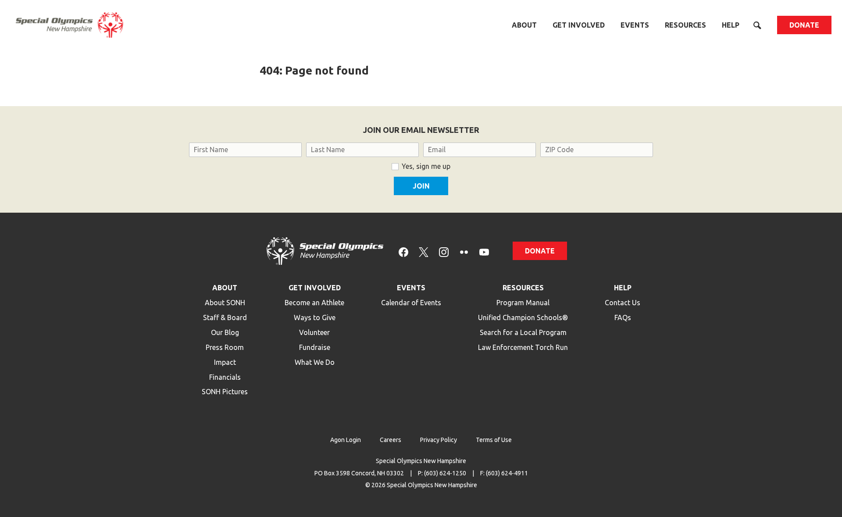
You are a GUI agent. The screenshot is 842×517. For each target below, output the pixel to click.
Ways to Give (314, 317)
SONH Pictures (225, 392)
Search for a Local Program (523, 332)
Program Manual (522, 303)
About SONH (225, 303)
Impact (225, 362)
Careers (390, 439)
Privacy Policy (438, 439)
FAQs (622, 317)
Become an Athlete (314, 303)
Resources (685, 25)
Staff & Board (225, 317)
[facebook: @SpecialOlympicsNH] (403, 251)
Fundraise (314, 347)
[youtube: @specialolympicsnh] (484, 251)
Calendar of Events (411, 303)
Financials (225, 377)
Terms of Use (494, 439)
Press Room (225, 347)
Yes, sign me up (426, 166)
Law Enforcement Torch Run (523, 347)
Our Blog (225, 332)
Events (635, 25)
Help (730, 25)
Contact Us (622, 303)
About (524, 25)
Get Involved (579, 25)
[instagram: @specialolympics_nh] (444, 251)
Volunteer (314, 332)
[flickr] (464, 251)
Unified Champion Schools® (523, 317)
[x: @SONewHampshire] (423, 251)
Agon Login (345, 439)
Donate (804, 25)
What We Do (315, 362)
